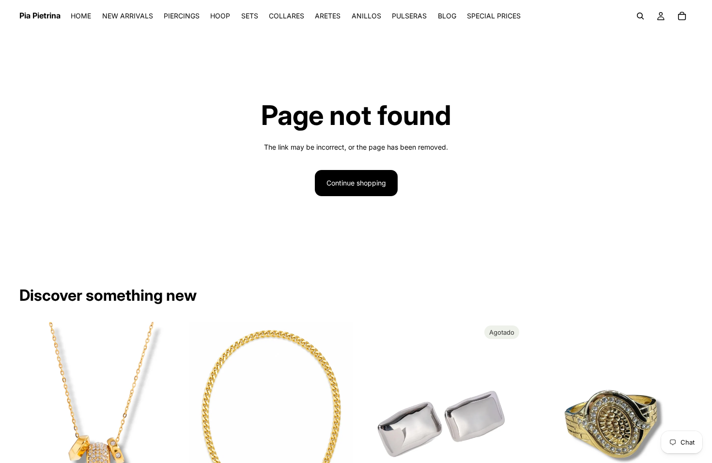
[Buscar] (640, 16)
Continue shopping (356, 183)
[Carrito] (682, 16)
